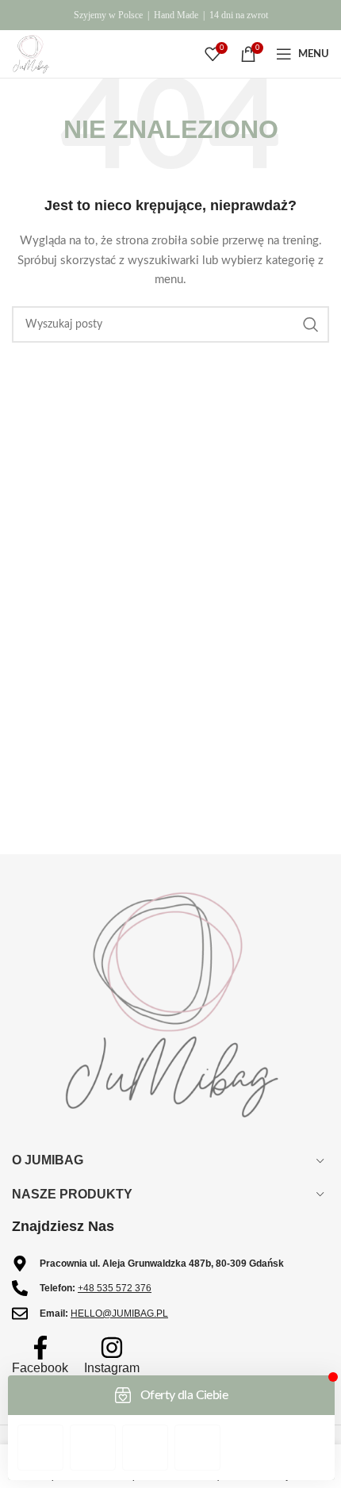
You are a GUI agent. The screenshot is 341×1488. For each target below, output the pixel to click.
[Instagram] (112, 1348)
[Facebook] (40, 1348)
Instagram (112, 1368)
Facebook (40, 1368)
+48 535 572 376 (114, 1288)
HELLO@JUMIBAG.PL (119, 1313)
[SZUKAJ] (311, 324)
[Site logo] (31, 53)
